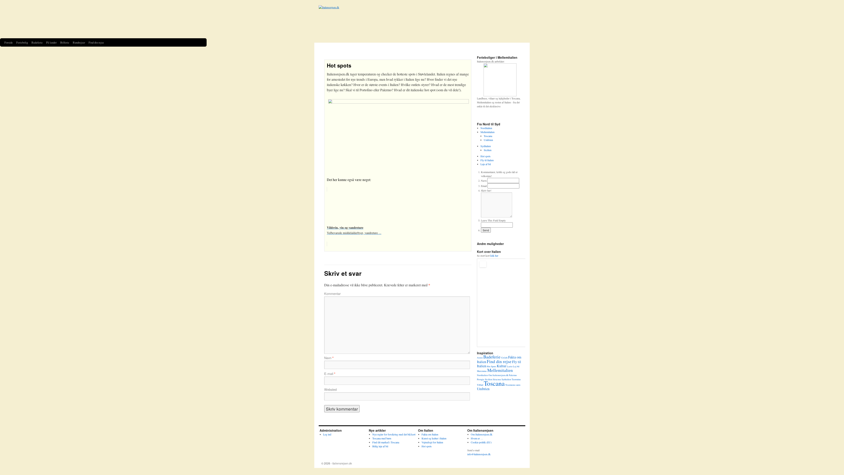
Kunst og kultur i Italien (434, 438)
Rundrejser (79, 42)
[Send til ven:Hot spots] (518, 114)
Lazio (509, 366)
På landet (51, 42)
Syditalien (485, 146)
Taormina (516, 379)
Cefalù (504, 357)
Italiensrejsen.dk (342, 463)
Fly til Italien (487, 160)
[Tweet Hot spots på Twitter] (495, 114)
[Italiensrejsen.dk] (422, 21)
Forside (8, 42)
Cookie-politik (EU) (481, 442)
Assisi (480, 357)
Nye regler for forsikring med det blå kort (393, 434)
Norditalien (486, 128)
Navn (329, 358)
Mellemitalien (487, 132)
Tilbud (480, 384)
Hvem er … (477, 438)
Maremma (482, 371)
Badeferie (37, 42)
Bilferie (64, 42)
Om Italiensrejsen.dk (498, 375)
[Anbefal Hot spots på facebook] (483, 114)
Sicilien (487, 150)
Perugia (480, 379)
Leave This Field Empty (493, 220)
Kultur (501, 366)
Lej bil (516, 366)
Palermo (513, 375)
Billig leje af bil (380, 446)
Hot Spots (491, 366)
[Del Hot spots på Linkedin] (489, 114)
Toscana (488, 136)
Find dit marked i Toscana (385, 442)
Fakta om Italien (430, 434)
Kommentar (332, 293)
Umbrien (488, 140)
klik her (494, 255)
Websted (330, 389)
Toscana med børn (381, 438)
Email (484, 186)
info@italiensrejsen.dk (479, 454)
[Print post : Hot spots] (506, 114)
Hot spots (339, 65)
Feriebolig (22, 42)
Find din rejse (96, 42)
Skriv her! (486, 190)
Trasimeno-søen (512, 384)
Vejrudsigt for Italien (432, 442)
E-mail (329, 373)
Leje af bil (485, 164)
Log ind (327, 434)
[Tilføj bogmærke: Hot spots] (512, 114)
